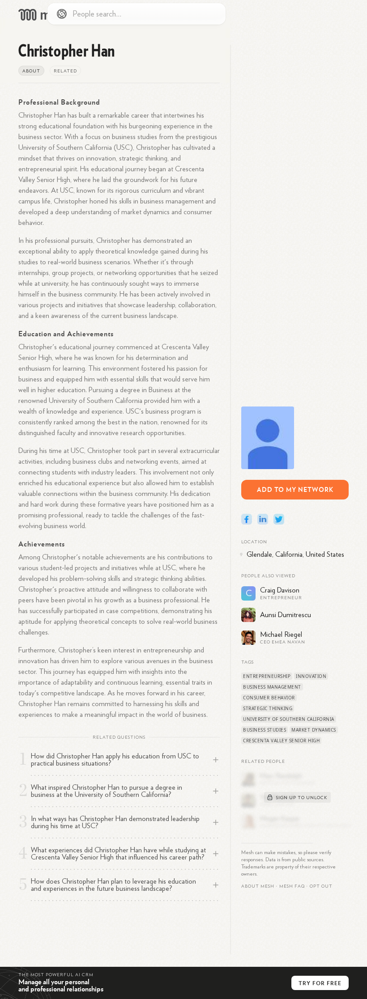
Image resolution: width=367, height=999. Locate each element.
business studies (264, 730)
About (31, 71)
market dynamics (313, 730)
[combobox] (136, 14)
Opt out (321, 886)
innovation (311, 676)
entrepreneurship (266, 676)
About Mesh (257, 886)
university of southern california (288, 719)
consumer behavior (269, 697)
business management (272, 687)
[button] (292, 886)
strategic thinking (267, 708)
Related (65, 71)
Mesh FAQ (292, 886)
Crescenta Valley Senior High (281, 740)
